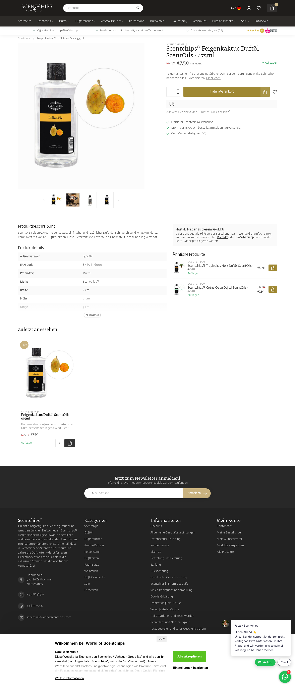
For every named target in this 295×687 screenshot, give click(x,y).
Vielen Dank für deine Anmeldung (171, 590)
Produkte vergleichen (230, 545)
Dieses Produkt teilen (214, 112)
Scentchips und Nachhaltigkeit (170, 622)
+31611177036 (34, 606)
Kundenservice (160, 545)
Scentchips (44, 21)
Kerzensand (136, 21)
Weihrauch (199, 21)
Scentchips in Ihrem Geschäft (169, 583)
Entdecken (261, 21)
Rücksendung (159, 571)
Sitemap (156, 552)
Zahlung (156, 564)
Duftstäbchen (84, 21)
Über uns (156, 526)
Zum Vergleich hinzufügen (181, 112)
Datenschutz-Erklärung (165, 539)
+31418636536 (35, 594)
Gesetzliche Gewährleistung (169, 577)
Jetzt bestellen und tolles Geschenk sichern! (178, 628)
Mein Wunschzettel (229, 539)
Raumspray (179, 21)
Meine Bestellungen (229, 532)
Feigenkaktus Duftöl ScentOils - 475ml (60, 38)
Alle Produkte (225, 552)
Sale (244, 21)
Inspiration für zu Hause (166, 603)
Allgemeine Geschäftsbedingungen (173, 532)
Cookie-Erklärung (162, 596)
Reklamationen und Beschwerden (172, 616)
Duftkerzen (157, 21)
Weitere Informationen (69, 678)
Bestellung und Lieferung (166, 558)
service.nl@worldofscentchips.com (48, 617)
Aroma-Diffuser (111, 21)
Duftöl (63, 21)
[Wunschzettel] (259, 8)
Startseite (24, 21)
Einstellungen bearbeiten (190, 667)
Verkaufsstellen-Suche (165, 609)
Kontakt (222, 237)
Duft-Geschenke (222, 21)
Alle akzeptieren (189, 656)
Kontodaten (225, 526)
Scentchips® (175, 44)
